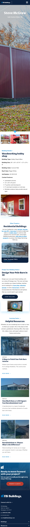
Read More (5, 373)
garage (20, 229)
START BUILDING (10, 296)
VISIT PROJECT (8, 261)
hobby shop (13, 233)
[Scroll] (15, 132)
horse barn (16, 287)
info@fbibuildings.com (8, 518)
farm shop (16, 285)
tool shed (13, 231)
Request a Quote (15, 483)
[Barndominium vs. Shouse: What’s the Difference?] (15, 429)
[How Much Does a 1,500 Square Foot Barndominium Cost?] (15, 387)
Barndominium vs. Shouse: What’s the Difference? (12, 444)
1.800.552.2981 (6, 512)
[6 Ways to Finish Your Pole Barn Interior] (15, 345)
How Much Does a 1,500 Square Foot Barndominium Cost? (14, 402)
